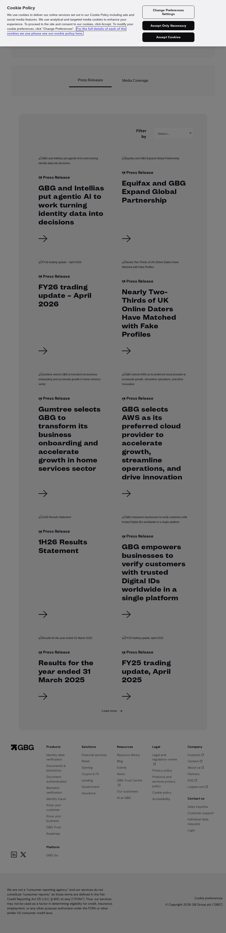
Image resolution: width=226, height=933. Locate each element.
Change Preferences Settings (168, 12)
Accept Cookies (168, 37)
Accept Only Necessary (168, 25)
